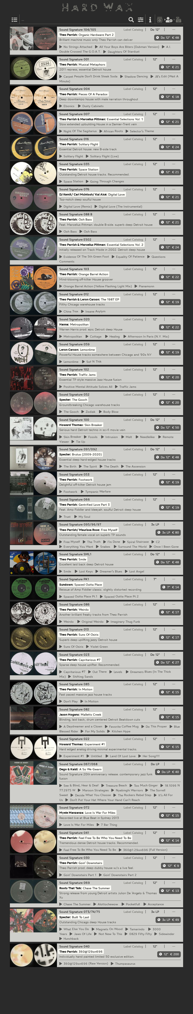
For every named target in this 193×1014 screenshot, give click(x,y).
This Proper (155, 726)
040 (87, 946)
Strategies (95, 790)
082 (86, 709)
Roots (112, 131)
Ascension (134, 466)
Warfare (97, 491)
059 (87, 344)
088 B (88, 214)
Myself (71, 542)
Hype (120, 731)
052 (86, 394)
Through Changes (106, 181)
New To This (109, 934)
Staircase (137, 542)
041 (86, 833)
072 (86, 807)
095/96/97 (92, 524)
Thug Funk (124, 621)
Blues (110, 571)
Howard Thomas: (71, 424)
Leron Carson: (69, 349)
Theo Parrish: (68, 35)
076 (86, 189)
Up (80, 441)
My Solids (94, 731)
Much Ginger (145, 785)
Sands (82, 676)
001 (86, 59)
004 (87, 89)
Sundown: (66, 584)
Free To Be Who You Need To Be (89, 850)
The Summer (76, 904)
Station (72, 181)
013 (86, 629)
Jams (127, 386)
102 (86, 369)
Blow (110, 411)
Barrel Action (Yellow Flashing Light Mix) (97, 286)
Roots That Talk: (70, 888)
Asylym (94, 311)
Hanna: (64, 324)
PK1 (86, 579)
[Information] (150, 19)
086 (87, 604)
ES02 (87, 239)
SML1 (87, 554)
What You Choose (92, 795)
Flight (72, 156)
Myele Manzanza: (71, 812)
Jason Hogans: (69, 714)
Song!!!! (150, 756)
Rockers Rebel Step (134, 795)
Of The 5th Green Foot (85, 257)
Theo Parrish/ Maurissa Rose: (79, 529)
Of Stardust (123, 52)
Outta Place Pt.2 (121, 596)
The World (132, 546)
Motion (90, 701)
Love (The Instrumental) (119, 206)
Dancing (135, 76)
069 (87, 883)
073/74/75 (92, 912)
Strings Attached (77, 47)
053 (86, 474)
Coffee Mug (123, 726)
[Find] (131, 19)
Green (98, 646)
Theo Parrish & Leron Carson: (79, 299)
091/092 (90, 449)
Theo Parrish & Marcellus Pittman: (82, 119)
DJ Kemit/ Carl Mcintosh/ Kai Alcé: (83, 194)
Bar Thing (108, 824)
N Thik (93, 361)
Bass (69, 231)
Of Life (82, 934)
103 (86, 269)
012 (86, 294)
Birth (69, 466)
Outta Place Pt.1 (79, 596)
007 (87, 114)
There (99, 672)
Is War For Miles (78, 824)
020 (87, 319)
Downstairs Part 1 (79, 875)
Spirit (89, 466)
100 (86, 419)
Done (113, 542)
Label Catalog (133, 29)
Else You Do (75, 929)
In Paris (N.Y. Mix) (147, 336)
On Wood (109, 929)
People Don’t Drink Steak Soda (89, 76)
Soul (83, 516)
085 (86, 684)
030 (87, 858)
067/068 (90, 764)
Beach (115, 785)
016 (86, 139)
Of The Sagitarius (79, 131)
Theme (141, 131)
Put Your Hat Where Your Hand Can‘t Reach (104, 800)
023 (86, 654)
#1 (73, 756)
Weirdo (92, 621)
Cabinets (92, 106)
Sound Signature (71, 29)
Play (70, 701)
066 (87, 499)
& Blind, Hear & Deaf (80, 785)
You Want (77, 546)
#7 (73, 672)
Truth (93, 542)
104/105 (90, 29)
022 (86, 739)
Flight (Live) (104, 156)
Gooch (70, 411)
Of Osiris (72, 646)
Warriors (128, 790)
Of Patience (130, 257)
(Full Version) (144, 850)
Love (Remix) (77, 206)
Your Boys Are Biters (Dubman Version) (128, 47)
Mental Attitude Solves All (87, 386)
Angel (136, 571)
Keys (85, 571)
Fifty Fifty (140, 934)
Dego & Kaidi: (68, 769)
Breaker (71, 437)
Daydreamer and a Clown (82, 726)
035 (86, 164)
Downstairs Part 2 (119, 875)
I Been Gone (165, 546)
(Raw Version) (85, 963)
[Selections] (14, 19)
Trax (70, 311)
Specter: (65, 399)
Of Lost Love (122, 756)
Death (110, 466)
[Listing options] (140, 19)
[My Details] (169, 19)
